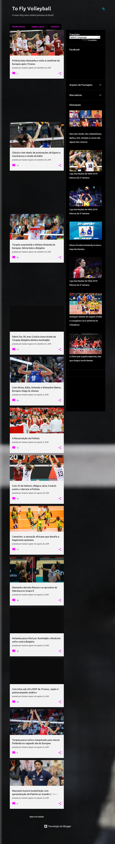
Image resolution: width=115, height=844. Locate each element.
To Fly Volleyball (31, 8)
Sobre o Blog (38, 27)
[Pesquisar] (103, 9)
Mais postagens (37, 817)
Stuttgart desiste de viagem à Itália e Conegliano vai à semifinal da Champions (85, 321)
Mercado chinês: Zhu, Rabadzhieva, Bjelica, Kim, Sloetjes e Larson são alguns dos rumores (85, 138)
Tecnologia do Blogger (59, 826)
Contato (54, 27)
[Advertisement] (37, 100)
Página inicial (18, 27)
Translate (92, 40)
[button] (60, 73)
